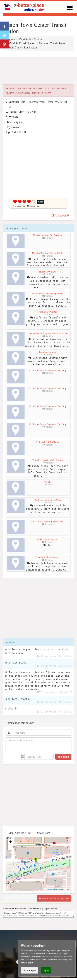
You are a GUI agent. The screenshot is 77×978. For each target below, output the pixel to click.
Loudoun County (47, 351)
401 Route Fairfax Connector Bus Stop (47, 370)
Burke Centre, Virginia (48, 539)
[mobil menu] (69, 7)
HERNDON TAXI (47, 271)
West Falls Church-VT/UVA (47, 499)
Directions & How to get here (54, 898)
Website (13, 117)
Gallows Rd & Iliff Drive (47, 442)
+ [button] (10, 841)
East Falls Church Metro (47, 557)
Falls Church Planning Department (47, 521)
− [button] (10, 847)
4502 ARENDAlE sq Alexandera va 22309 (47, 333)
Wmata (47, 481)
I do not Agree (29, 970)
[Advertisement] (38, 71)
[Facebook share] (4, 26)
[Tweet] (4, 35)
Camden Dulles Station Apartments (48, 293)
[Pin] (4, 43)
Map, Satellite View (19, 833)
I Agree (45, 970)
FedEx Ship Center (47, 311)
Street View (43, 833)
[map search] (26, 6)
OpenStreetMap (53, 889)
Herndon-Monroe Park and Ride (47, 253)
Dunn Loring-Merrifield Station (47, 460)
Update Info (62, 215)
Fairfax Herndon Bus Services (47, 235)
